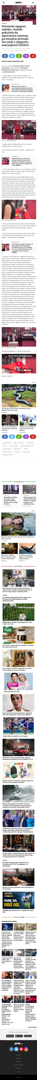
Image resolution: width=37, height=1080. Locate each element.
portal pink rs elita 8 (8, 454)
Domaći (4, 23)
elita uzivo (17, 451)
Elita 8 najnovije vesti (19, 442)
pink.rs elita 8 (26, 451)
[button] (3, 492)
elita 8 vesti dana (7, 451)
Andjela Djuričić (7, 442)
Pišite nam (18, 1068)
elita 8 (25, 448)
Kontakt (18, 1055)
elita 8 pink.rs (17, 448)
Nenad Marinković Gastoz (27, 445)
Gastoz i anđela (14, 445)
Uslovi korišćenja (18, 1065)
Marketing (18, 1058)
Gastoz (5, 445)
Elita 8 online (30, 442)
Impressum (18, 1061)
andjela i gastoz (7, 448)
